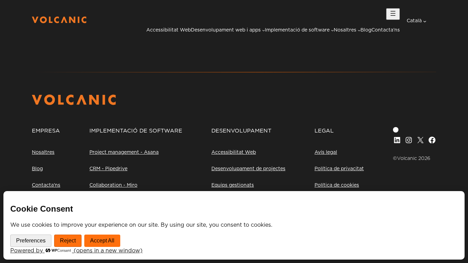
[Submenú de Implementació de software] (332, 30)
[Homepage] (59, 21)
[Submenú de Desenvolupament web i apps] (263, 30)
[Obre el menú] (393, 14)
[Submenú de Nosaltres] (359, 30)
